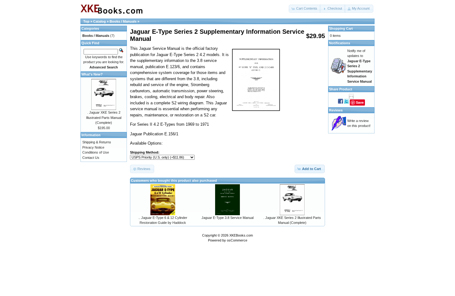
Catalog (99, 21)
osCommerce (237, 240)
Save (360, 102)
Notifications (339, 43)
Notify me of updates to (359, 66)
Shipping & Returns (96, 142)
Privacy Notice (93, 147)
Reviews (336, 110)
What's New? (92, 74)
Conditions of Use (95, 152)
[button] (305, 9)
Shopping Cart (341, 28)
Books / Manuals (123, 21)
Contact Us (90, 157)
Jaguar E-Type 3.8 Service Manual (228, 218)
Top (86, 21)
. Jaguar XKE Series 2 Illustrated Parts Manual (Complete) (103, 117)
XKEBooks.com (241, 235)
